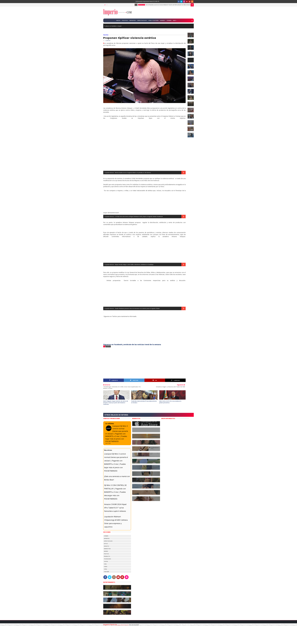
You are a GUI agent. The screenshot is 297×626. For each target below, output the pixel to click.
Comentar (177, 380)
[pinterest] (187, 1)
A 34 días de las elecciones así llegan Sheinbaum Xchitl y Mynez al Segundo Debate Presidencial (139, 216)
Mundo (162, 20)
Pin (156, 380)
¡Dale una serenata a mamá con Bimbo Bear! (117, 478)
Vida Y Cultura (153, 20)
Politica (125, 20)
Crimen (169, 20)
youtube (106, 571)
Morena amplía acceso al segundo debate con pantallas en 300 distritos (133, 172)
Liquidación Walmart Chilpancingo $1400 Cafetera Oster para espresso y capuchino (116, 521)
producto (107, 556)
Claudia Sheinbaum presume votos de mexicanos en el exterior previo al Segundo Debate (137, 308)
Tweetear (135, 380)
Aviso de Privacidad (134, 625)
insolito (106, 546)
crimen (106, 536)
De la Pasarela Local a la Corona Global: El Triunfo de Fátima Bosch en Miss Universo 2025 (116, 5)
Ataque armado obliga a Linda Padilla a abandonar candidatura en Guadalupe (134, 264)
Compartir (114, 380)
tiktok (106, 561)
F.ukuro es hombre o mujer (113, 26)
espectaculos (150, 4)
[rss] (192, 1)
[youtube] (189, 1)
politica (105, 35)
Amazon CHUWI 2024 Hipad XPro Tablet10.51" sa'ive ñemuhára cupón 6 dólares (115, 507)
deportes (106, 538)
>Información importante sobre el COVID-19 (141, 1)
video (105, 566)
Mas (174, 20)
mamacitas (107, 548)
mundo (106, 551)
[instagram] (184, 1)
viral (105, 569)
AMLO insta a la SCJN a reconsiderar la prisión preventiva (170, 401)
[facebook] (179, 1)
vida (105, 564)
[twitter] (181, 1)
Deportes (133, 20)
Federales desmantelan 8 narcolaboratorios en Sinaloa (144, 401)
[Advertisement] (165, 12)
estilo (106, 543)
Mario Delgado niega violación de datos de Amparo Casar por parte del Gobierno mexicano (115, 402)
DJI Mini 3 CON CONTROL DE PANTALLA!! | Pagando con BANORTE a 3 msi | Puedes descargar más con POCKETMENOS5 (115, 492)
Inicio (118, 20)
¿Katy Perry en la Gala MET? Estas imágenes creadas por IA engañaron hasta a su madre (178, 5)
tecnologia (107, 559)
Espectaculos (142, 20)
